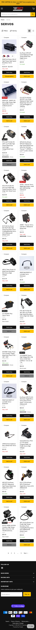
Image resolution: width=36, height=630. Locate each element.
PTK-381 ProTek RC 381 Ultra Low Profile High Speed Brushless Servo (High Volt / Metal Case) (26, 314)
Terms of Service (15, 621)
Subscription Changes (18, 623)
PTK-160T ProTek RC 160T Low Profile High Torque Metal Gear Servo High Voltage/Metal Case (8, 145)
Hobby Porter (5, 358)
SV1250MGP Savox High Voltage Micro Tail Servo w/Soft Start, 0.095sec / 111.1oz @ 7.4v (26, 359)
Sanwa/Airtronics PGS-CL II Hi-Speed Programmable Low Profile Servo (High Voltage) (26, 444)
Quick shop (9, 72)
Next (25, 553)
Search (7, 621)
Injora (3, 532)
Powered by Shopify (18, 627)
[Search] (32, 14)
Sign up (27, 594)
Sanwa (21, 449)
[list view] (33, 31)
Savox (3, 317)
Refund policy (25, 621)
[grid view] (29, 31)
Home (2, 19)
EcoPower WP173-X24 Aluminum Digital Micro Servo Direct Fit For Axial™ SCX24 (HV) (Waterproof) (26, 400)
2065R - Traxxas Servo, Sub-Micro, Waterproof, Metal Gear (26, 226)
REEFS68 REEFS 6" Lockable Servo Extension (26, 274)
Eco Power (22, 59)
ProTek (4, 150)
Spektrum (4, 447)
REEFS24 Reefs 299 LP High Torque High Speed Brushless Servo (9, 61)
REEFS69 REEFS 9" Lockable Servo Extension (8, 401)
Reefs (3, 64)
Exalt (3, 276)
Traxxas (22, 191)
